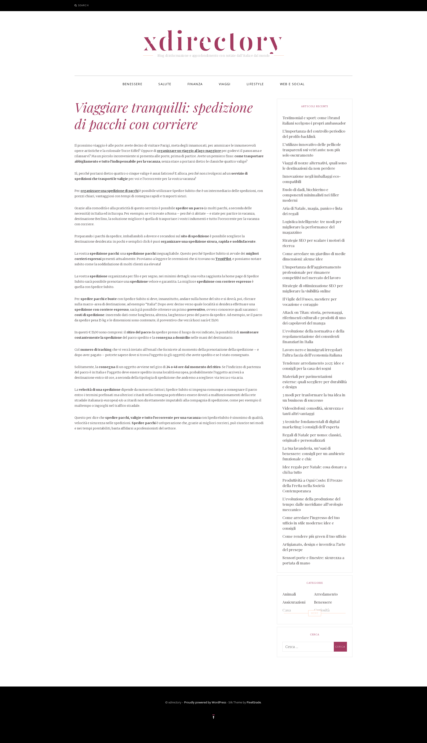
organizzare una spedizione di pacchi (110, 191)
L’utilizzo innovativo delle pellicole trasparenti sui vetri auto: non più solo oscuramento (311, 149)
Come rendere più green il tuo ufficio (314, 536)
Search (83, 5)
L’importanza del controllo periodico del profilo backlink (313, 134)
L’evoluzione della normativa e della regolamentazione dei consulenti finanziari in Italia (313, 336)
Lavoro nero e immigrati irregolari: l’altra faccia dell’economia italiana (312, 352)
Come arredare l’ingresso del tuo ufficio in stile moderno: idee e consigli (311, 523)
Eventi (287, 618)
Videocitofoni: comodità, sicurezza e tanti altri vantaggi (313, 411)
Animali (289, 594)
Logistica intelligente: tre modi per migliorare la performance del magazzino (312, 227)
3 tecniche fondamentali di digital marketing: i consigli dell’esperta (311, 424)
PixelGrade (254, 702)
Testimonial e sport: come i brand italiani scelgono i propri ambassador (314, 120)
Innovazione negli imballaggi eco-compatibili (311, 179)
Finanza (195, 84)
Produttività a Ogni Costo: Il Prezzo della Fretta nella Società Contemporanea (312, 485)
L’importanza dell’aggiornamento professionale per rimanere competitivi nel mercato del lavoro (311, 272)
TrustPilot (223, 259)
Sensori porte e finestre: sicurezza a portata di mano (313, 560)
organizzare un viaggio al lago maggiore (189, 151)
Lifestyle (255, 84)
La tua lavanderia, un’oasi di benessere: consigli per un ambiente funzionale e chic (313, 453)
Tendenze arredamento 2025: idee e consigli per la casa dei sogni (313, 365)
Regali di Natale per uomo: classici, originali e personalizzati (312, 437)
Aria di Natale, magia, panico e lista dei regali (312, 211)
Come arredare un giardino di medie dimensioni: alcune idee (314, 256)
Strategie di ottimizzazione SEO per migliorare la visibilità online (312, 288)
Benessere (133, 84)
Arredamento (326, 594)
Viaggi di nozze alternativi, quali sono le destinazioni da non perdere (314, 165)
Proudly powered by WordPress (205, 702)
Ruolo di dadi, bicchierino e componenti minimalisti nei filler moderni (310, 195)
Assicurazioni (293, 602)
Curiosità (322, 610)
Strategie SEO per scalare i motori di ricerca (313, 243)
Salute (164, 84)
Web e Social (292, 84)
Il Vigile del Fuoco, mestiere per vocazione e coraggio (309, 301)
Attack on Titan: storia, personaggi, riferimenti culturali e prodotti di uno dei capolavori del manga (314, 317)
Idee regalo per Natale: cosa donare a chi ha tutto (314, 469)
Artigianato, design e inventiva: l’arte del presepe (313, 547)
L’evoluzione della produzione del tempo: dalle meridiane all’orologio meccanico (312, 504)
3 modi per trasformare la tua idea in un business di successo (313, 397)
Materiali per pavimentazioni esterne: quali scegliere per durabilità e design (314, 381)
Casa (286, 610)
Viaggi (225, 84)
